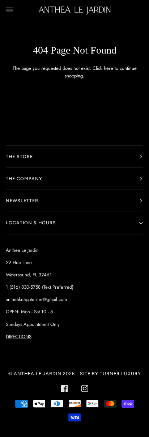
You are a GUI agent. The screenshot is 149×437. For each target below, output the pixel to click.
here (108, 68)
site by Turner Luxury (110, 373)
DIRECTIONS (18, 336)
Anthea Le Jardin (37, 373)
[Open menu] (16, 10)
